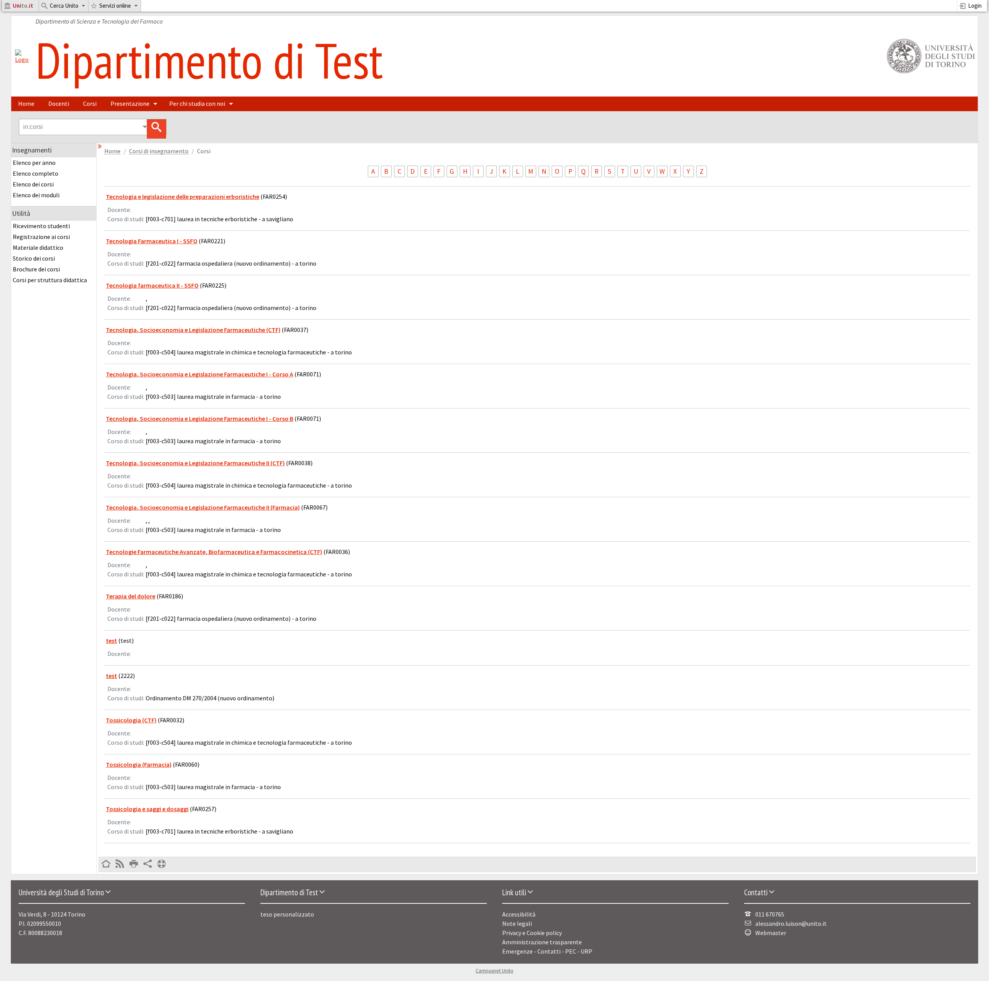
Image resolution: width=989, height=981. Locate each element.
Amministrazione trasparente (542, 942)
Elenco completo (35, 173)
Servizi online (115, 5)
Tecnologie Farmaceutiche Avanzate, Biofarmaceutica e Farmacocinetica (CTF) (214, 552)
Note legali (517, 923)
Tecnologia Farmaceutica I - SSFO (151, 241)
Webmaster (770, 933)
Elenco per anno (34, 162)
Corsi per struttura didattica (50, 280)
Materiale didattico (38, 247)
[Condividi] (147, 864)
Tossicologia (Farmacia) (139, 764)
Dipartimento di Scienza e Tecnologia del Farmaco (99, 21)
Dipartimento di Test (209, 60)
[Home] (22, 59)
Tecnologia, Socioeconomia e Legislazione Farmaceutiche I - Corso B (199, 418)
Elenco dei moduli (36, 195)
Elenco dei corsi (33, 184)
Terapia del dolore (130, 596)
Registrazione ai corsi (41, 237)
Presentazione (130, 103)
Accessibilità (518, 914)
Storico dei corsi (34, 258)
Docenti (58, 103)
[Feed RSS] (120, 864)
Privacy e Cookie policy (532, 933)
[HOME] (106, 864)
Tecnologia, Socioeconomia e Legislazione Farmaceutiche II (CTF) (195, 463)
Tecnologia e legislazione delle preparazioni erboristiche (182, 196)
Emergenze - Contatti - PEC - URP (547, 951)
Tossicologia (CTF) (131, 720)
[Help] (161, 864)
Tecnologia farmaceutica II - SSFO (152, 285)
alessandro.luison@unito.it (791, 923)
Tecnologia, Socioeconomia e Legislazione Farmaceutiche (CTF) (193, 330)
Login (975, 5)
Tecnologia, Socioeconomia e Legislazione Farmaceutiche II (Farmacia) (203, 507)
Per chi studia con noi (197, 103)
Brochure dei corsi (36, 269)
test (111, 640)
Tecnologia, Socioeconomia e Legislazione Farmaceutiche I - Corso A (199, 374)
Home (26, 103)
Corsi (90, 103)
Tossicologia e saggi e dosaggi (147, 809)
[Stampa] (133, 864)
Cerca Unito (64, 5)
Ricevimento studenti (41, 226)
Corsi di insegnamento (159, 151)
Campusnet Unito (494, 970)
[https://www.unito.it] (929, 72)
